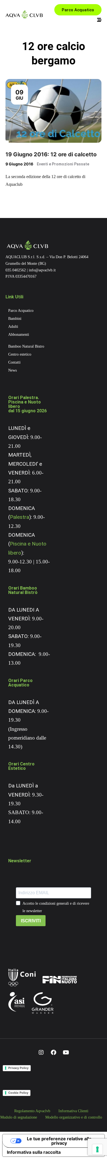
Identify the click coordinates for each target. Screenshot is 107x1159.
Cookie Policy (18, 1093)
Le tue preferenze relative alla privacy (59, 1141)
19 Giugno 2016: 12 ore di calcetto (51, 154)
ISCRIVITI (31, 920)
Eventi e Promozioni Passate (63, 164)
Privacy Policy (18, 1068)
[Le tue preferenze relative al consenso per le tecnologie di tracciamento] (97, 1149)
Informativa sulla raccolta (34, 1152)
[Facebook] (53, 1052)
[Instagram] (41, 1052)
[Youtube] (66, 1052)
